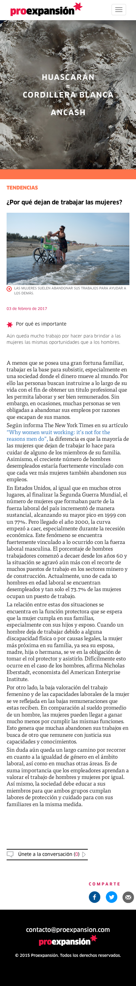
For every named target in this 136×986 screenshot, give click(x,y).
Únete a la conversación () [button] (49, 854)
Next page (68, 759)
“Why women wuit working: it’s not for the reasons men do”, (58, 435)
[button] (128, 897)
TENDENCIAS (22, 188)
